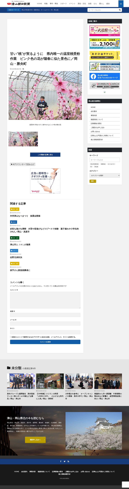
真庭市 (14, 222)
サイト (12, 328)
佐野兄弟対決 (16, 257)
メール (13, 320)
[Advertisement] (45, 29)
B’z (52, 10)
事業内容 (94, 115)
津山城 (56, 10)
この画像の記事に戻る (45, 154)
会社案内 (94, 111)
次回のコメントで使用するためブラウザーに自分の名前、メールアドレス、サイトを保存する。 (44, 337)
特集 (46, 3)
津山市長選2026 (27, 10)
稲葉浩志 (37, 10)
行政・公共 (15, 238)
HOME (39, 3)
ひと (95, 3)
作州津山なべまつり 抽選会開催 (25, 216)
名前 (12, 311)
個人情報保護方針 (97, 139)
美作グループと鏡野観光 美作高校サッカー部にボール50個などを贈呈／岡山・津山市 (20, 396)
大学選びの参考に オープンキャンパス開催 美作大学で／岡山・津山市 (79, 396)
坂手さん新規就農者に (20, 270)
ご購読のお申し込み (97, 127)
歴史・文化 (82, 3)
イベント (72, 3)
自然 (89, 3)
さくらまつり (45, 10)
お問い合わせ (95, 131)
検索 (92, 181)
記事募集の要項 (96, 123)
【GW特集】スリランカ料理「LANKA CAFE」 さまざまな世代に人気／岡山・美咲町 (49, 396)
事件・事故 (54, 3)
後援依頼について (97, 119)
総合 (108, 3)
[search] (120, 10)
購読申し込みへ (35, 439)
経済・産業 (15, 209)
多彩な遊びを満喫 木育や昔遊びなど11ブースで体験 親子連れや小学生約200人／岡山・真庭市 (44, 230)
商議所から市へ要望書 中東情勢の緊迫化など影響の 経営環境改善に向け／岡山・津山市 (108, 396)
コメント (14, 290)
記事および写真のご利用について (102, 135)
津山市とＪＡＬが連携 (20, 244)
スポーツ (63, 3)
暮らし (101, 3)
